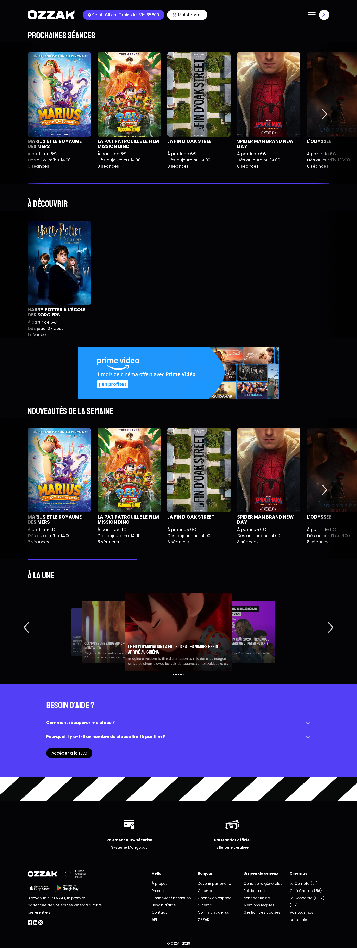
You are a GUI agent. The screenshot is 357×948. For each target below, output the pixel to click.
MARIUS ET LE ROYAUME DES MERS (55, 144)
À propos (160, 883)
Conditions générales (263, 883)
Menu (312, 15)
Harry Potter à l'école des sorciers (57, 312)
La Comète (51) (304, 883)
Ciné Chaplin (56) (306, 890)
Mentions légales (259, 905)
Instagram (40, 922)
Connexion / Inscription (324, 15)
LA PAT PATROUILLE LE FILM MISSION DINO (128, 144)
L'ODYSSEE (319, 141)
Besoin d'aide (164, 905)
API (154, 919)
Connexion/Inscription (171, 898)
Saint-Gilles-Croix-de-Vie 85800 (125, 15)
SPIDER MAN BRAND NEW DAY (265, 144)
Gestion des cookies (262, 912)
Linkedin (35, 922)
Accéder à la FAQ (69, 753)
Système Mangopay (129, 847)
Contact (159, 912)
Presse (158, 890)
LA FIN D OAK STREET (190, 141)
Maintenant (190, 15)
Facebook (30, 922)
